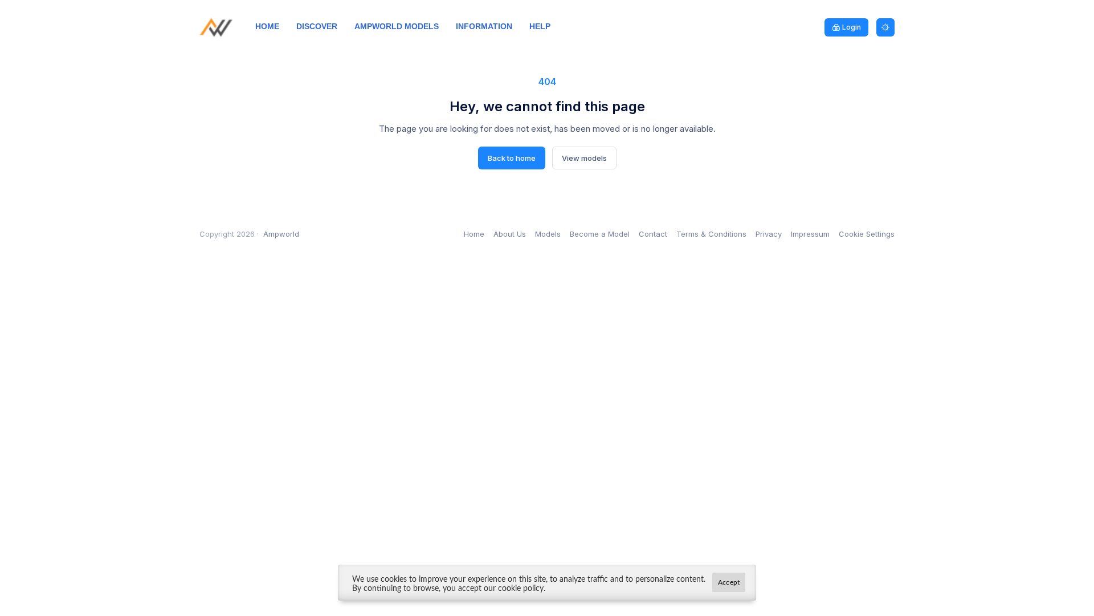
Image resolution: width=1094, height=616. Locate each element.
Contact (653, 233)
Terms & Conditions (711, 233)
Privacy (769, 233)
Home (474, 233)
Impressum (810, 233)
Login (851, 27)
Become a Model (600, 233)
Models (548, 233)
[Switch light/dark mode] (885, 27)
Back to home (512, 158)
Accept (729, 582)
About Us (509, 233)
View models (584, 158)
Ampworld (281, 233)
